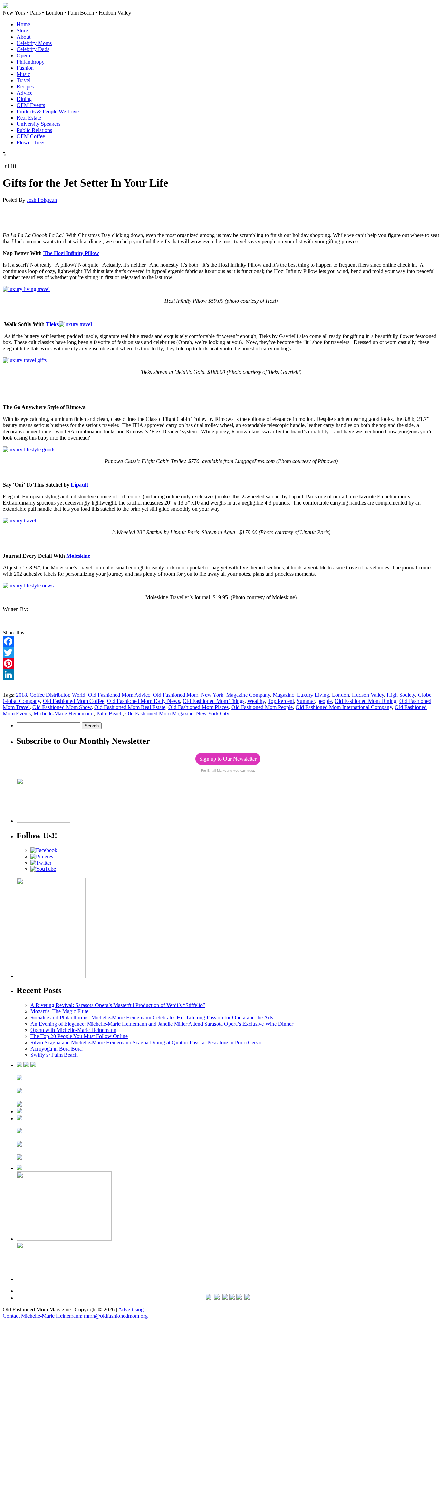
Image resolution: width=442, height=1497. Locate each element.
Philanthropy (31, 62)
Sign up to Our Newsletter (228, 759)
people (324, 701)
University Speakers (38, 124)
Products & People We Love (48, 111)
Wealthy (256, 701)
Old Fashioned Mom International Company (344, 707)
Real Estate (29, 118)
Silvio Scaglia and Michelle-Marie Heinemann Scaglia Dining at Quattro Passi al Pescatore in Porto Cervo (145, 1042)
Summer (306, 701)
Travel (23, 80)
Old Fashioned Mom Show (62, 707)
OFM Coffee (31, 136)
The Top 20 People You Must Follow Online (79, 1036)
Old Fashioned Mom (175, 695)
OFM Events (31, 105)
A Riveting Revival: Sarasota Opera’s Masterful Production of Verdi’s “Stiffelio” (117, 1005)
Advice (24, 93)
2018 (21, 695)
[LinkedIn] (221, 674)
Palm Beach (109, 713)
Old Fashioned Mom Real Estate (129, 707)
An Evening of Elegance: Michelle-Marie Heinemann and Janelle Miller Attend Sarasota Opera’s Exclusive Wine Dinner (161, 1024)
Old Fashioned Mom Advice (119, 695)
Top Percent (281, 701)
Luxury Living (313, 695)
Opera (23, 55)
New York (212, 695)
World (78, 695)
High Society (401, 695)
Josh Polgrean (42, 200)
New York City (212, 713)
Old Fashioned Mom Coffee (73, 701)
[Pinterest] (221, 663)
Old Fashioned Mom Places (198, 707)
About (23, 37)
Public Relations (34, 130)
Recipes (25, 87)
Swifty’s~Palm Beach (54, 1055)
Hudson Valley (368, 695)
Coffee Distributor (49, 695)
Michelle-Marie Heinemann (63, 713)
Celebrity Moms (34, 43)
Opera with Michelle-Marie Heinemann (73, 1030)
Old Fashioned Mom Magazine (159, 713)
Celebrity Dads (33, 49)
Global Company (21, 701)
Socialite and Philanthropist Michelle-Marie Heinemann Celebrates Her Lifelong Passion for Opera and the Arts (151, 1017)
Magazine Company (248, 695)
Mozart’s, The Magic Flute (59, 1011)
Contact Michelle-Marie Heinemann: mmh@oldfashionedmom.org (75, 1316)
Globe (424, 695)
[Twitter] (221, 652)
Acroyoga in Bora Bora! (57, 1049)
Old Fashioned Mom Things (213, 701)
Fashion (25, 68)
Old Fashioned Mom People (262, 707)
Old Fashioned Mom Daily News (143, 701)
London (340, 695)
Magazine (283, 695)
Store (22, 31)
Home (23, 24)
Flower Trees (31, 142)
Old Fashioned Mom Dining (365, 701)
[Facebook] (221, 641)
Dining (24, 99)
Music (23, 74)
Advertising (131, 1309)
